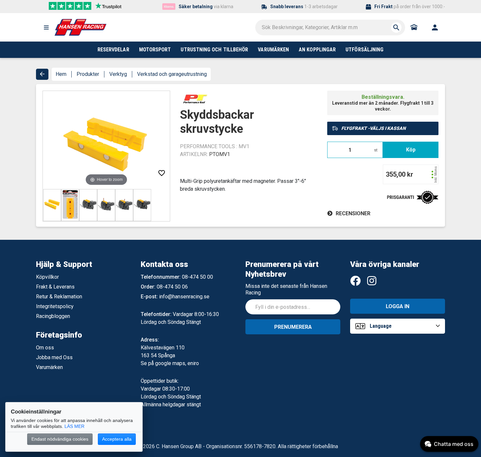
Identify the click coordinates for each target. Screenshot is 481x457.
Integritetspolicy (55, 306)
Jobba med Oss (54, 357)
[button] (46, 27)
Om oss (45, 347)
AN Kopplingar (317, 49)
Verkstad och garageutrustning (172, 74)
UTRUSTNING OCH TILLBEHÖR (214, 49)
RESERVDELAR (113, 49)
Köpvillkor (47, 277)
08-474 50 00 (197, 277)
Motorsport (155, 49)
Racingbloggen (53, 316)
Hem (61, 74)
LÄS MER (74, 426)
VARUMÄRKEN (273, 49)
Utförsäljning (364, 49)
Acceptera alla (117, 439)
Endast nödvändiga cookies (59, 439)
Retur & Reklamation (59, 296)
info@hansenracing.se (184, 296)
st (376, 150)
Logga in (397, 306)
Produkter (88, 74)
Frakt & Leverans (55, 287)
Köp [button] (411, 150)
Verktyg (118, 74)
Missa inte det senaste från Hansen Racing (286, 289)
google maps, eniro (177, 363)
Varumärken (49, 367)
